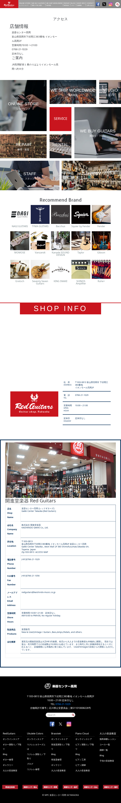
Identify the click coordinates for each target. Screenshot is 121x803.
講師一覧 (104, 750)
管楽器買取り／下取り (60, 746)
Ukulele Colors (35, 733)
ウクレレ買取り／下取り (36, 756)
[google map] (60, 346)
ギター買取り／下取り (12, 746)
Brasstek (56, 733)
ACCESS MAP (41, 552)
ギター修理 (8, 759)
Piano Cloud (82, 733)
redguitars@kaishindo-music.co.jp (38, 592)
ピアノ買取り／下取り (84, 746)
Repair (66, 4)
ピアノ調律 (80, 765)
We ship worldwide (54, 4)
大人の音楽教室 (10, 770)
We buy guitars (38, 4)
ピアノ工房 (80, 759)
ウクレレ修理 (33, 769)
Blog (73, 4)
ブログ (30, 763)
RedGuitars (9, 733)
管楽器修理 (56, 759)
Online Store (24, 4)
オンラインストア (11, 739)
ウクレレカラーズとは (36, 746)
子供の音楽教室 (107, 760)
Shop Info (81, 4)
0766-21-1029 (63, 704)
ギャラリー (8, 765)
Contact (90, 4)
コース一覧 (105, 744)
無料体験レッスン (108, 739)
